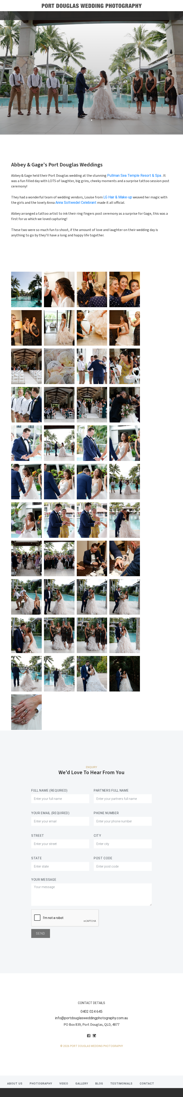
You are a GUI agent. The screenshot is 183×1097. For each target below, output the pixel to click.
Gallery (81, 1083)
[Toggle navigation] (176, 15)
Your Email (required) (50, 813)
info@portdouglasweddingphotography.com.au (91, 1018)
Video (63, 1083)
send (40, 933)
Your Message (43, 879)
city (97, 835)
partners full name (111, 790)
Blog (99, 1083)
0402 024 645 (91, 1011)
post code (103, 858)
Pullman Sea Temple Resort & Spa (134, 175)
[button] (13, 72)
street (37, 835)
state (36, 858)
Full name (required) (49, 790)
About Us (15, 1083)
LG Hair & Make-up (117, 197)
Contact (147, 1083)
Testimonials (121, 1083)
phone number (106, 813)
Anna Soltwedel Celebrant (75, 202)
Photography (41, 1083)
